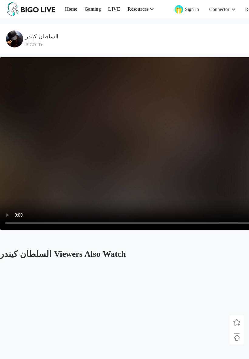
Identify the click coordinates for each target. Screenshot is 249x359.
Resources (138, 9)
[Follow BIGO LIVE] (237, 322)
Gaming (92, 9)
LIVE (114, 9)
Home (71, 9)
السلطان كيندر (42, 36)
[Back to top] (237, 337)
